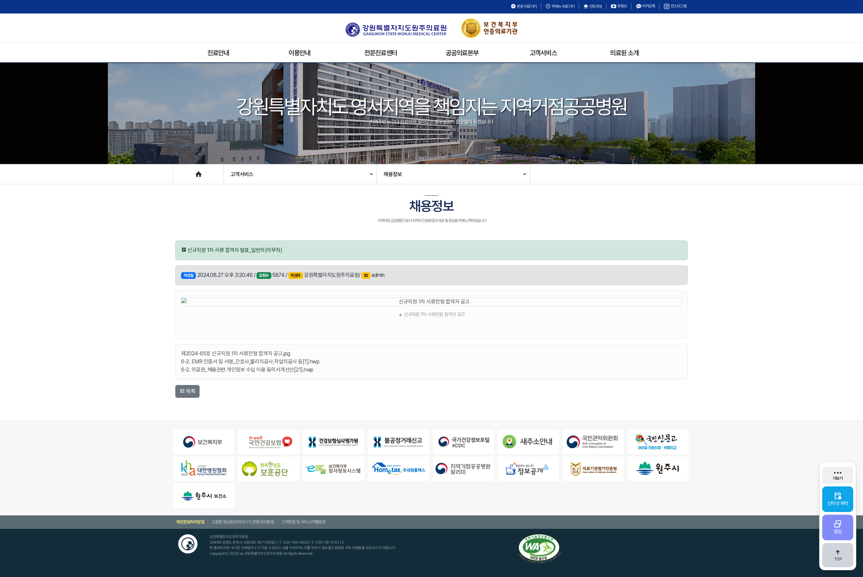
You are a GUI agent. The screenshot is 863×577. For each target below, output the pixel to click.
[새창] (204, 442)
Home (179, 171)
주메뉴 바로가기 (562, 6)
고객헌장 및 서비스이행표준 (303, 521)
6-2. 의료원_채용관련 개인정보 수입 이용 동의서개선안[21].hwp (247, 369)
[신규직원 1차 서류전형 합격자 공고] (431, 301)
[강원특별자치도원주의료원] (395, 30)
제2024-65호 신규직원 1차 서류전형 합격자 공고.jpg (235, 353)
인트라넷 (595, 6)
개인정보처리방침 (190, 521)
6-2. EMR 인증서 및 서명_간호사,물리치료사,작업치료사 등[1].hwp (250, 361)
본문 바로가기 (526, 6)
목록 (190, 391)
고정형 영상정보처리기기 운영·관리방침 (242, 521)
